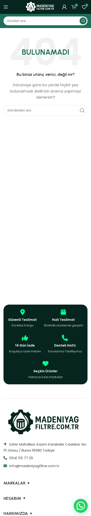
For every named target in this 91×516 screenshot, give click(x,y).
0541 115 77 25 (21, 457)
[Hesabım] (64, 7)
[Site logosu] (40, 6)
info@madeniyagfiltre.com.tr (34, 465)
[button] (81, 506)
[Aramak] (83, 20)
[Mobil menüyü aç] (5, 7)
